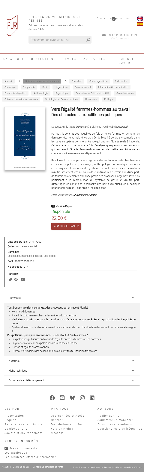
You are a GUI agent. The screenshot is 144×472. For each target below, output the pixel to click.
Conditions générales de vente (48, 467)
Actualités (94, 58)
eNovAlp (138, 467)
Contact (57, 420)
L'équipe (10, 420)
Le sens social (29, 246)
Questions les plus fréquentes (120, 428)
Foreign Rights (62, 428)
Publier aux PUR (110, 415)
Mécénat (57, 432)
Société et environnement (23, 432)
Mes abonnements (23, 448)
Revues (70, 58)
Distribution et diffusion (69, 424)
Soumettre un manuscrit (116, 420)
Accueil (5, 467)
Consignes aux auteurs (115, 424)
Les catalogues (15, 452)
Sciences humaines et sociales (25, 255)
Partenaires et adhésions (23, 424)
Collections (43, 58)
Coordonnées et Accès (67, 415)
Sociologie (50, 255)
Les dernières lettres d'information (30, 456)
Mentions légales (21, 467)
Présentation (14, 415)
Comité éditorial (16, 428)
